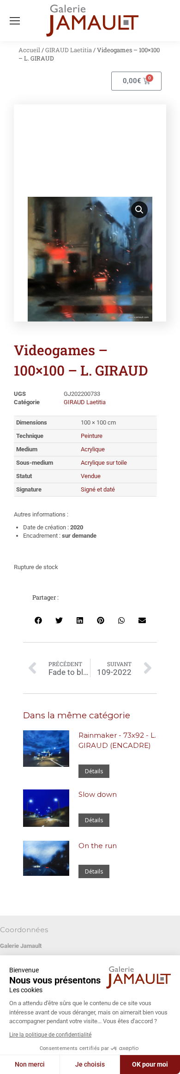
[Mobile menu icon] (14, 20)
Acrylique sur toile (104, 462)
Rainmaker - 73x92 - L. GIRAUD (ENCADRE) (117, 740)
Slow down (97, 794)
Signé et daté (98, 489)
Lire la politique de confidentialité (50, 1035)
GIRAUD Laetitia (68, 50)
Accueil (29, 50)
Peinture (91, 435)
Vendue (91, 476)
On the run (97, 845)
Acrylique (93, 449)
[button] (139, 209)
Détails (94, 771)
